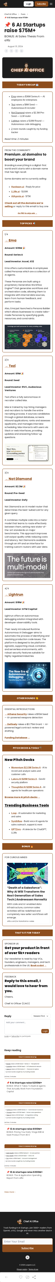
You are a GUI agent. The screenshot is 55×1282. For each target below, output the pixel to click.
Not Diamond (20, 478)
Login (28, 4)
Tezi (12, 366)
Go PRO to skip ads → (27, 213)
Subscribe (41, 4)
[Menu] (51, 3)
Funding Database (16, 737)
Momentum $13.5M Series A (26, 767)
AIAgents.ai (17, 196)
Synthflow (16, 821)
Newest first (39, 1016)
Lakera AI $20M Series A (24, 779)
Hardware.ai (17, 187)
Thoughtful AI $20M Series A (26, 787)
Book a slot (37, 965)
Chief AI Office (10, 14)
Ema (12, 240)
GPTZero (16, 829)
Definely (12, 724)
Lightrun (16, 594)
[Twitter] (27, 1257)
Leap (14, 813)
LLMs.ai (15, 191)
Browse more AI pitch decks (21, 797)
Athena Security (17, 714)
